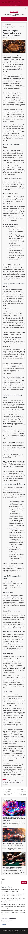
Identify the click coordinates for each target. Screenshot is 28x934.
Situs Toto (3, 924)
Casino (15, 1)
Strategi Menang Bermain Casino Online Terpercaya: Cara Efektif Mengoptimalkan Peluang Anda (14, 818)
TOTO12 (14, 12)
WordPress (16, 931)
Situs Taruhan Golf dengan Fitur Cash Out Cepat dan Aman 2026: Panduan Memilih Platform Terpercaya (13, 900)
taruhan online (6, 784)
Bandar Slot (20, 1)
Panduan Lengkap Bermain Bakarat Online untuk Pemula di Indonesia (12, 867)
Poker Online (11, 3)
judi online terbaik (18, 781)
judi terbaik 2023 (7, 782)
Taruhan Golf (21, 3)
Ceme (16, 3)
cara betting (10, 781)
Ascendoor (23, 930)
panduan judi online (17, 782)
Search (3, 879)
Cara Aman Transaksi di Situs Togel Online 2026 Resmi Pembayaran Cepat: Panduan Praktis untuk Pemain (13, 912)
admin (11, 38)
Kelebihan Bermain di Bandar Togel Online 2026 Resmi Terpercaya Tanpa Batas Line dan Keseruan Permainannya (13, 906)
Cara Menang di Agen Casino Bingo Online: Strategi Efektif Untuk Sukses (13, 844)
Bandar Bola (10, 1)
